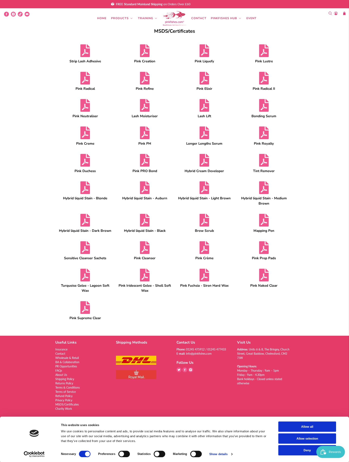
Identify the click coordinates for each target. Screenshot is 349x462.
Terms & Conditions (67, 387)
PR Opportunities (66, 366)
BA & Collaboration (67, 362)
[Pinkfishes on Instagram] (14, 15)
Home (101, 18)
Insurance (61, 349)
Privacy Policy (63, 400)
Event (251, 18)
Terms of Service (65, 391)
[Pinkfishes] (174, 18)
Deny (307, 450)
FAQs (58, 370)
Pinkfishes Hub (224, 18)
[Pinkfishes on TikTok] (21, 15)
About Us (61, 374)
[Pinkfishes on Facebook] (7, 15)
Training (145, 18)
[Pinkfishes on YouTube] (28, 15)
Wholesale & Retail (67, 358)
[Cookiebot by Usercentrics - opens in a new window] (34, 454)
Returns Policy (64, 383)
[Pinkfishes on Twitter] (179, 371)
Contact (198, 18)
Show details (218, 454)
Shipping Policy (64, 379)
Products (120, 18)
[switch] (124, 454)
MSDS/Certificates (67, 404)
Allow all (307, 426)
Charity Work (63, 408)
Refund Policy (64, 396)
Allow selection (307, 438)
